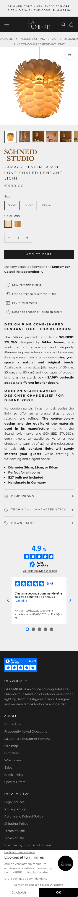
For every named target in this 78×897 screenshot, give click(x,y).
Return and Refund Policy (23, 816)
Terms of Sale (14, 831)
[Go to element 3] (38, 137)
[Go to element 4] (52, 137)
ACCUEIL (6, 38)
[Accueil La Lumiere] (39, 24)
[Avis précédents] (8, 601)
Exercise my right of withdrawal (28, 845)
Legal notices (14, 802)
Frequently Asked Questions (25, 731)
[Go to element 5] (66, 137)
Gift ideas (11, 753)
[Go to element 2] (24, 137)
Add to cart (39, 254)
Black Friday (13, 775)
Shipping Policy (16, 824)
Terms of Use (14, 838)
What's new (13, 760)
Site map (11, 746)
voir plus (21, 601)
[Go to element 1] (10, 137)
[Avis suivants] (70, 601)
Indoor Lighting (32, 38)
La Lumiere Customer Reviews (27, 739)
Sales (8, 767)
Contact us (12, 724)
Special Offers (14, 782)
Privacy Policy (15, 809)
